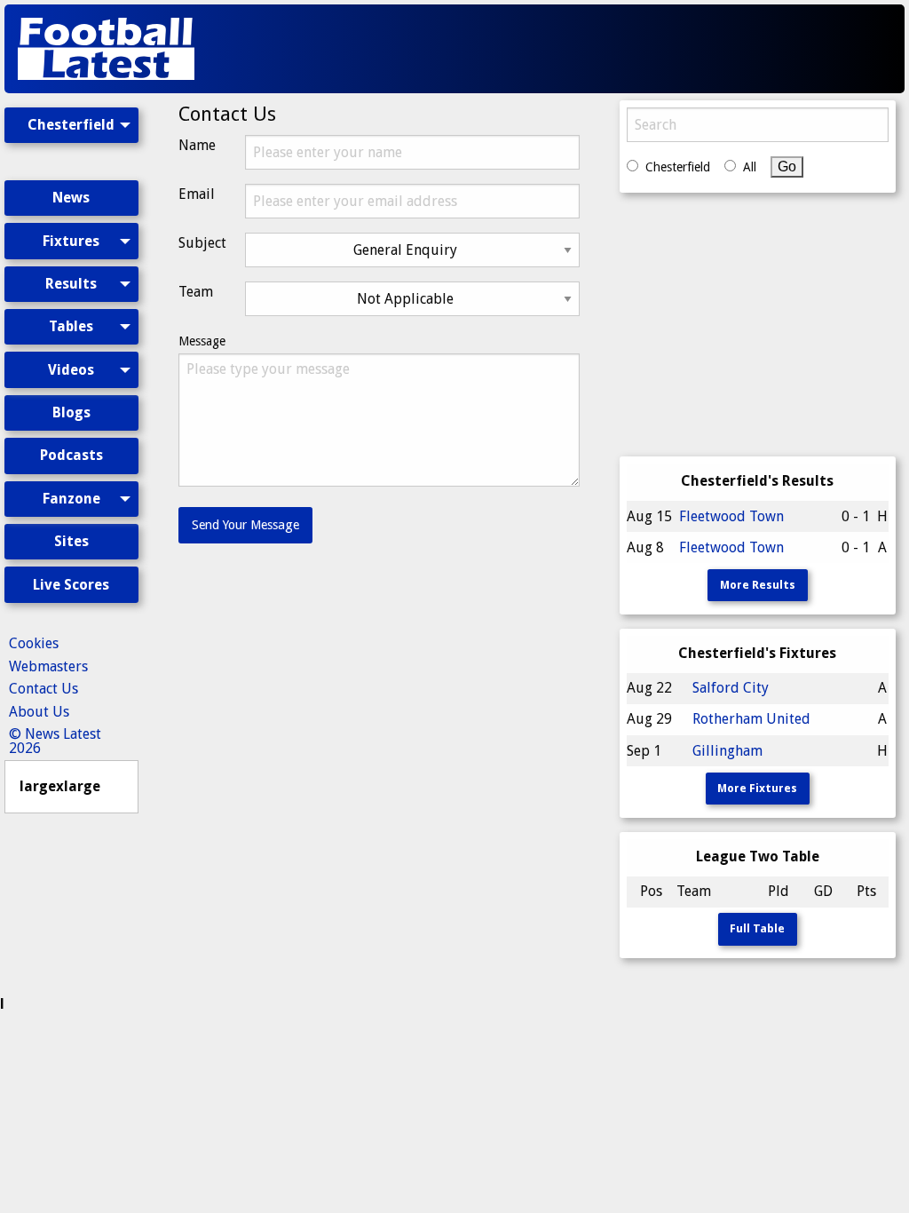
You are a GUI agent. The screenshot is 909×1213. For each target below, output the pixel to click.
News (71, 197)
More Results (757, 584)
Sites (71, 541)
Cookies (34, 643)
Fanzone (71, 498)
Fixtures (71, 241)
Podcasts (71, 455)
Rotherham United (751, 718)
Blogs (71, 412)
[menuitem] (71, 140)
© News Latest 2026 (55, 741)
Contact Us (43, 688)
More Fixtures (757, 788)
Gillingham (727, 750)
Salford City (730, 687)
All (749, 167)
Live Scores (71, 584)
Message (201, 341)
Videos (71, 369)
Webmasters (48, 666)
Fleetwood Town (731, 516)
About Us (39, 711)
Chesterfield (71, 124)
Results (71, 283)
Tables (71, 326)
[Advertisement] (577, 49)
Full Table (757, 928)
